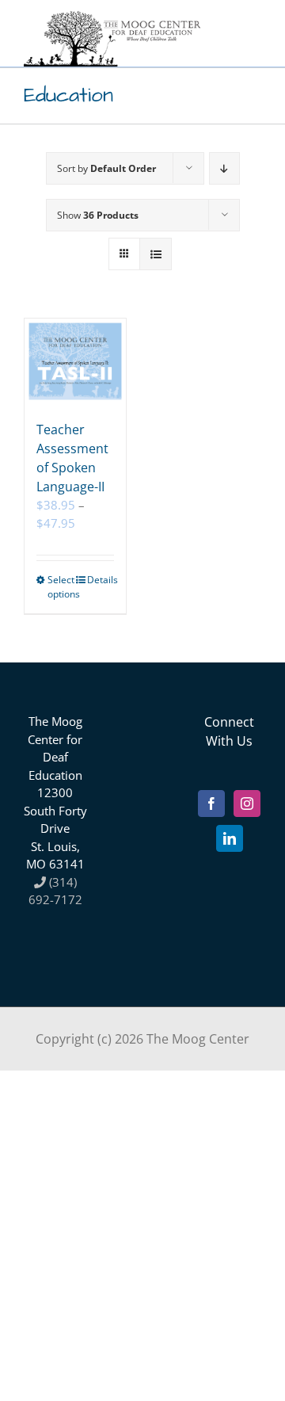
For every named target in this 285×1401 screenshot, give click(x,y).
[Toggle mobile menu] (253, 41)
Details (100, 579)
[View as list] (155, 254)
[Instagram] (247, 803)
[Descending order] (224, 168)
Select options (61, 587)
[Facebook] (211, 803)
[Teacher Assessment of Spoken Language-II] (75, 361)
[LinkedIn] (229, 838)
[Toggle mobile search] (221, 41)
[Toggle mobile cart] (189, 41)
